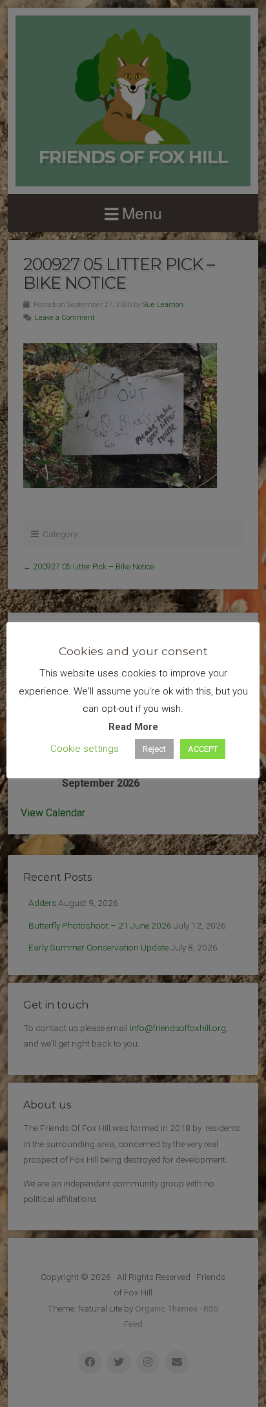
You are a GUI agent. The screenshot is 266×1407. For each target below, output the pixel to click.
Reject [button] (154, 749)
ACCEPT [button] (203, 749)
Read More (133, 727)
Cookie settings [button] (84, 748)
